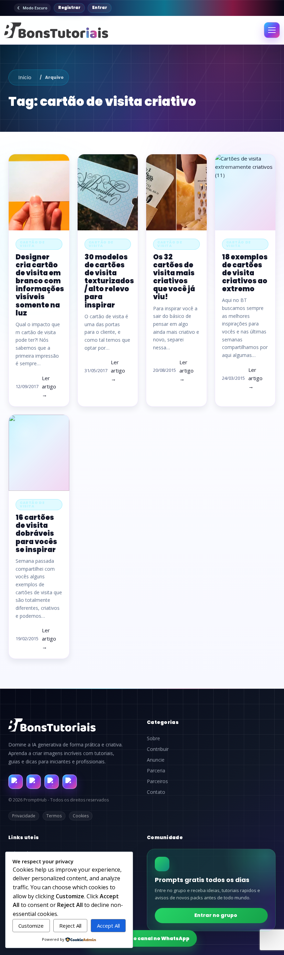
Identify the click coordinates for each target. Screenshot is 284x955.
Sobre (153, 738)
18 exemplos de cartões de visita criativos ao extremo (245, 273)
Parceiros (157, 781)
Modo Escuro (35, 7)
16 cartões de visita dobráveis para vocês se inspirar (36, 533)
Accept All (108, 925)
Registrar (69, 7)
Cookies (81, 816)
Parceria (156, 771)
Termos (54, 816)
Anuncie (156, 760)
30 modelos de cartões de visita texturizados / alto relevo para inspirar (109, 281)
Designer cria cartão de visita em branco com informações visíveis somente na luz (40, 285)
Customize (31, 925)
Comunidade (165, 837)
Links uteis (23, 837)
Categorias (163, 722)
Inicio (25, 77)
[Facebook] (15, 781)
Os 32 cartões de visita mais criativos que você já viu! (174, 277)
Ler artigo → (49, 386)
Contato (156, 792)
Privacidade (23, 816)
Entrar (99, 7)
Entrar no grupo (215, 915)
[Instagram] (33, 781)
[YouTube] (69, 781)
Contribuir (158, 749)
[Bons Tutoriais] (56, 30)
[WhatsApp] (51, 781)
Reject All (70, 925)
